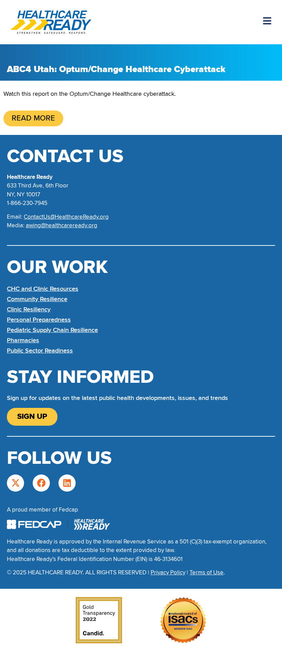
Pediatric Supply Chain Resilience (52, 330)
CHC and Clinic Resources (42, 288)
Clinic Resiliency (29, 309)
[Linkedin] (67, 483)
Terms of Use (206, 572)
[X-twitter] (15, 483)
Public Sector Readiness (40, 350)
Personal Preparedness (39, 319)
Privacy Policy (168, 572)
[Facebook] (41, 483)
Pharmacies (23, 340)
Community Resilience (37, 299)
